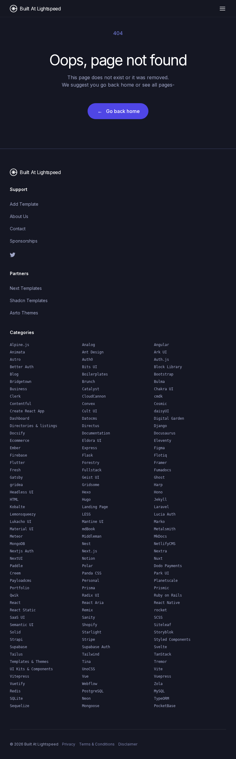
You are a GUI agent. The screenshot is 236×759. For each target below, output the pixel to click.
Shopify (89, 625)
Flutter (17, 463)
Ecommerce (19, 440)
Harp (158, 485)
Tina (86, 662)
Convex (88, 404)
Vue (85, 676)
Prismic (161, 588)
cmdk (158, 396)
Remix (87, 610)
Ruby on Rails (168, 595)
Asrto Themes (24, 312)
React (15, 603)
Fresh (15, 470)
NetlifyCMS (164, 544)
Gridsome (90, 485)
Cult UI (89, 411)
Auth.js (161, 359)
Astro (15, 359)
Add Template (24, 204)
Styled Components (172, 639)
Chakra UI (163, 389)
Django (160, 426)
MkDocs (160, 536)
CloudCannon (94, 396)
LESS (86, 514)
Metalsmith (164, 529)
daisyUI (161, 411)
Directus (90, 426)
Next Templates (26, 288)
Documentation (96, 433)
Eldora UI (91, 440)
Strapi (16, 639)
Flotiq (160, 455)
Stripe (88, 639)
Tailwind (90, 654)
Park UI (161, 573)
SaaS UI (17, 617)
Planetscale (166, 580)
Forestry (90, 463)
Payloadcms (20, 580)
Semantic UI (21, 625)
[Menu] (222, 8)
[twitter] (61, 255)
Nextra (160, 551)
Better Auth (21, 367)
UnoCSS (88, 669)
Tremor (160, 662)
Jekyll (160, 499)
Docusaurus (164, 433)
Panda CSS (91, 573)
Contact (18, 228)
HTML (14, 499)
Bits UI (89, 367)
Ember (15, 448)
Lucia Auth (164, 514)
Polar (87, 566)
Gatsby (16, 477)
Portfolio (19, 588)
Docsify (17, 433)
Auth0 (87, 359)
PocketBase (164, 706)
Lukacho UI (20, 522)
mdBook (88, 529)
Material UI (21, 529)
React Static (23, 610)
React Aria (93, 603)
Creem (15, 573)
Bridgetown (20, 381)
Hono (158, 492)
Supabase (18, 647)
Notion (88, 558)
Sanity (88, 617)
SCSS (158, 617)
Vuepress (162, 676)
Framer (160, 463)
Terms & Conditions (97, 744)
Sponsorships (23, 240)
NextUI (16, 558)
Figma (159, 448)
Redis (15, 691)
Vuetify (17, 684)
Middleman (91, 536)
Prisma (88, 588)
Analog (88, 345)
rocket (160, 610)
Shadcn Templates (29, 300)
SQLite (16, 698)
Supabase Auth (96, 647)
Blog (14, 374)
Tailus (16, 654)
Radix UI (90, 595)
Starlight (91, 632)
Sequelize (19, 706)
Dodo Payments (168, 566)
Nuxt (158, 558)
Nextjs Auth (21, 551)
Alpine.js (19, 345)
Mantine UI (93, 522)
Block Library (168, 367)
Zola (158, 684)
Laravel (161, 507)
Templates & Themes (29, 662)
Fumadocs (162, 470)
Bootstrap (163, 374)
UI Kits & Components (31, 669)
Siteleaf (162, 625)
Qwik (14, 595)
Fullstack (91, 470)
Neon (86, 698)
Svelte (160, 647)
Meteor (16, 536)
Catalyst (90, 389)
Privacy (68, 744)
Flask (87, 455)
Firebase (18, 455)
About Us (19, 216)
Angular (161, 345)
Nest (86, 544)
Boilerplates (95, 374)
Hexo (86, 492)
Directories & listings (33, 426)
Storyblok (163, 632)
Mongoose (90, 706)
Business (18, 389)
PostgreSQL (93, 691)
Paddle (16, 566)
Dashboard (19, 418)
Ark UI (160, 352)
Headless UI (21, 492)
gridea (16, 485)
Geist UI (90, 477)
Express (89, 448)
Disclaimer (127, 744)
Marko (159, 522)
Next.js (89, 551)
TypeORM (161, 698)
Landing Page (95, 507)
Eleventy (162, 440)
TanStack (162, 654)
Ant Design (93, 352)
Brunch (88, 381)
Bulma (159, 381)
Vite (158, 669)
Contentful (20, 404)
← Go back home (118, 111)
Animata (17, 352)
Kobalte (17, 507)
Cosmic (160, 404)
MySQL (159, 691)
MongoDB (17, 544)
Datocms (89, 418)
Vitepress (19, 676)
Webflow (89, 684)
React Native (167, 603)
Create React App (27, 411)
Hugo (86, 499)
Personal (90, 580)
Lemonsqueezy (23, 514)
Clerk (15, 396)
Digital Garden (169, 418)
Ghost (159, 477)
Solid (15, 632)
